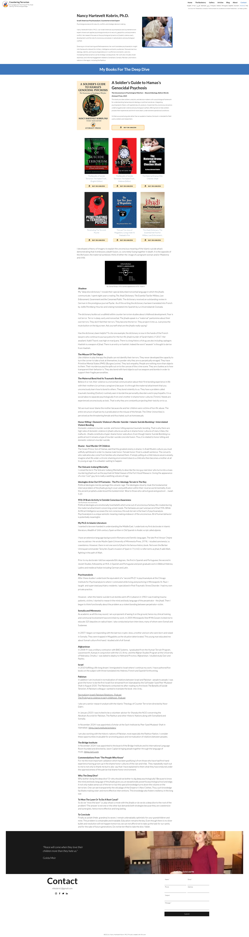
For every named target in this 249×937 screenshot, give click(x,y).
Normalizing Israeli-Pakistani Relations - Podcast (99, 694)
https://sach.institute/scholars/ (102, 727)
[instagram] (56, 893)
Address (190, 887)
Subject (167, 895)
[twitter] (63, 893)
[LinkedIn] (67, 893)
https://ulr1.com (91, 751)
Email (189, 879)
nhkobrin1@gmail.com (62, 888)
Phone (167, 887)
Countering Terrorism (19, 2)
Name (167, 879)
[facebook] (59, 893)
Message (168, 903)
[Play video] (125, 272)
